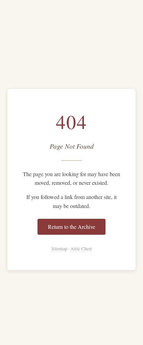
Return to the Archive (71, 226)
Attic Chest (81, 248)
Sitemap (59, 248)
